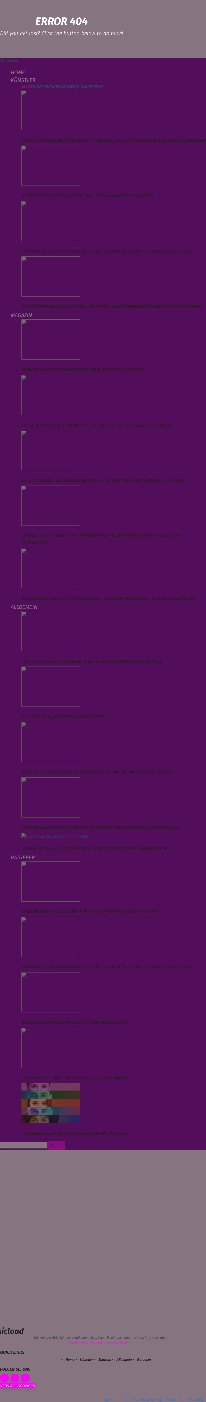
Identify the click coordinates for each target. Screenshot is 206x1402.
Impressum (111, 1399)
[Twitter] (25, 1378)
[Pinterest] (15, 1378)
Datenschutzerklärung (143, 1399)
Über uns (175, 1399)
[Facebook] (4, 1378)
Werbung (195, 1399)
